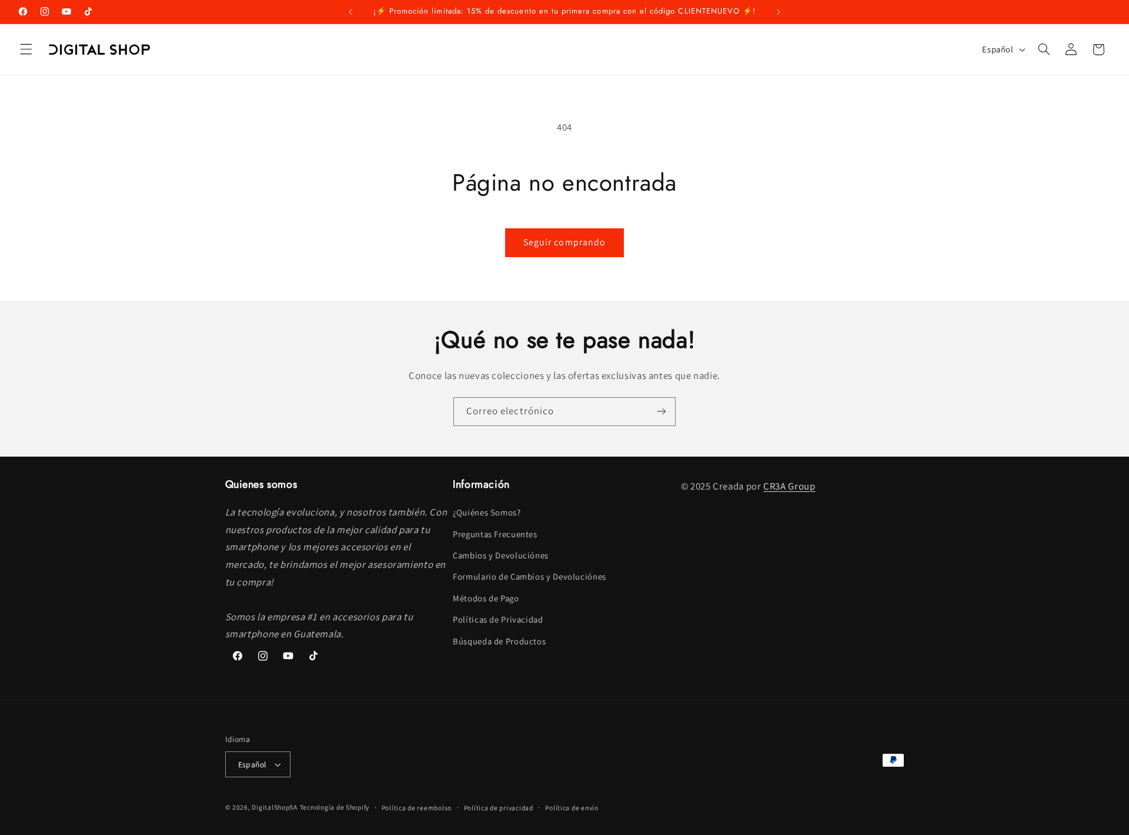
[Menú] (25, 49)
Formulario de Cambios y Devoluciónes (529, 577)
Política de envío (572, 807)
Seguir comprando (564, 242)
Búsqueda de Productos (499, 641)
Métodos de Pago (486, 598)
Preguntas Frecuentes (495, 534)
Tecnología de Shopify (334, 807)
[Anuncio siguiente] (778, 12)
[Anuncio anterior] (350, 12)
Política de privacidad (498, 807)
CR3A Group (789, 486)
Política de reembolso (417, 807)
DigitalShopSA (275, 807)
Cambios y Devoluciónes (501, 555)
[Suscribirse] (661, 411)
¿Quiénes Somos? (486, 512)
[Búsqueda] (1043, 49)
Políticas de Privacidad (498, 619)
